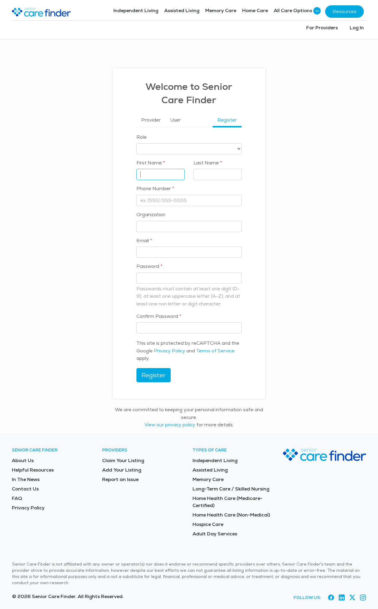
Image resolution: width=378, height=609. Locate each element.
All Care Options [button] (293, 10)
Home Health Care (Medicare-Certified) (228, 501)
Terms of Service (215, 351)
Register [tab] (227, 120)
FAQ (17, 498)
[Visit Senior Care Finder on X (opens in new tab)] (352, 597)
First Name (149, 163)
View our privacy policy (169, 425)
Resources (344, 11)
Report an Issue (120, 479)
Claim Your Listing (123, 460)
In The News (26, 479)
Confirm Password (157, 316)
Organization (150, 214)
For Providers (322, 28)
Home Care (255, 10)
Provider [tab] (151, 120)
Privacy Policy (169, 351)
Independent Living (135, 10)
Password (147, 266)
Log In (357, 28)
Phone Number (153, 188)
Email (142, 240)
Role (141, 137)
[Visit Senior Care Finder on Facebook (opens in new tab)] (331, 597)
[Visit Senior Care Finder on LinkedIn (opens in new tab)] (342, 597)
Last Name (206, 163)
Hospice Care (208, 524)
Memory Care (220, 10)
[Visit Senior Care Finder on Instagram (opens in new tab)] (363, 597)
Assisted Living (181, 10)
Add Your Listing (121, 470)
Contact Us (25, 489)
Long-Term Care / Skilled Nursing (231, 489)
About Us (23, 460)
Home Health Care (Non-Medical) (231, 515)
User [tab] (175, 120)
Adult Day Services (215, 534)
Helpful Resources (33, 470)
